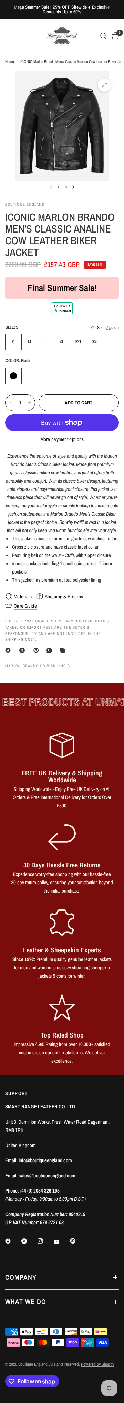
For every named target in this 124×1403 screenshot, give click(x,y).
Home (9, 61)
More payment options (62, 439)
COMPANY (21, 1277)
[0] (114, 36)
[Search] (103, 36)
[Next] (73, 187)
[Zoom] (104, 85)
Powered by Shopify (97, 1364)
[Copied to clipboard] (64, 650)
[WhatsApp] (50, 650)
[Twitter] (29, 1241)
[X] (23, 650)
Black (13, 376)
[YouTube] (61, 1241)
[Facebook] (9, 650)
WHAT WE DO (25, 1301)
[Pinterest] (37, 650)
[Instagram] (45, 1241)
